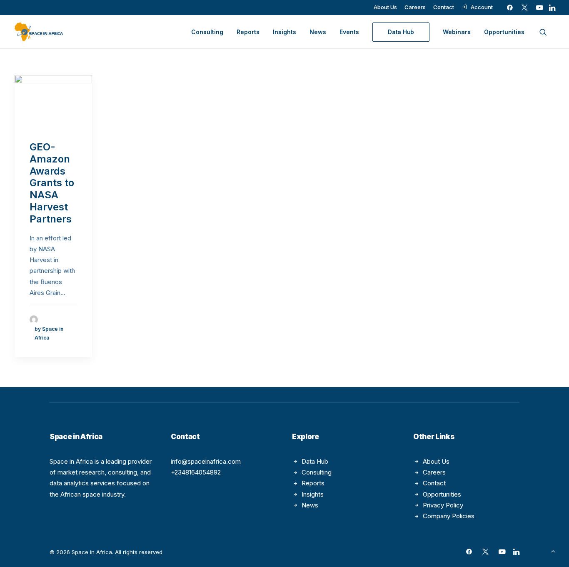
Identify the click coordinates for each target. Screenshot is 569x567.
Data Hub (315, 461)
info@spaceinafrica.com (206, 461)
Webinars (457, 31)
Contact (443, 7)
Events (349, 31)
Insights (284, 31)
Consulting (207, 31)
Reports (248, 31)
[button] (510, 7)
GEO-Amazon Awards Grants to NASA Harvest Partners (52, 183)
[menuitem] (385, 7)
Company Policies (448, 516)
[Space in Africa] (39, 31)
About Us (385, 7)
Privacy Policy (443, 505)
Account (482, 7)
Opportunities (504, 31)
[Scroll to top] (553, 551)
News (317, 31)
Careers (415, 7)
